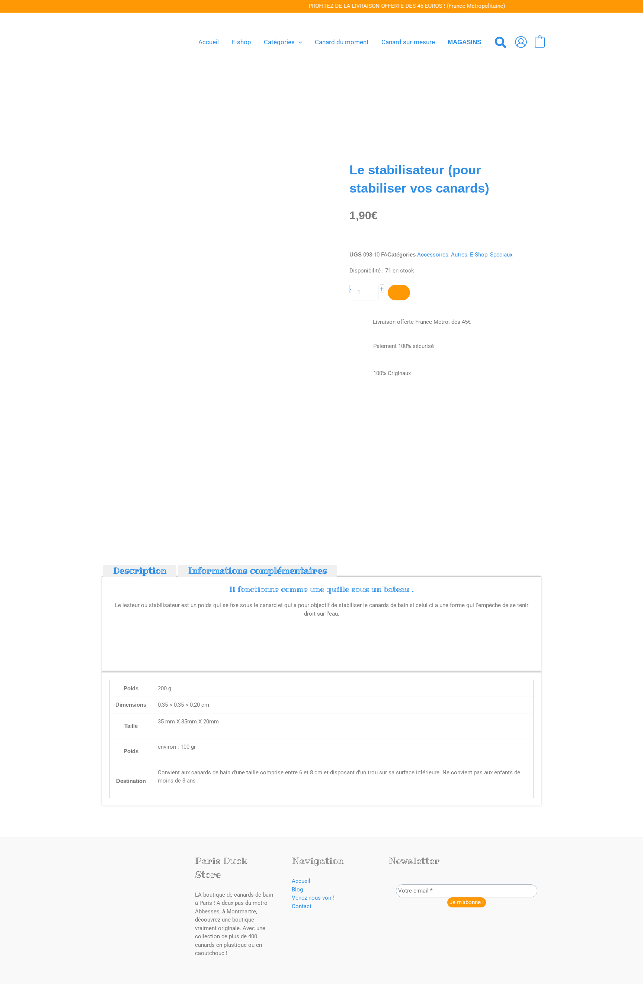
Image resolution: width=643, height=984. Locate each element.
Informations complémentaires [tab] (257, 571)
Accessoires (432, 254)
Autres (459, 254)
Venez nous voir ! (313, 897)
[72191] (399, 293)
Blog (297, 889)
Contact (301, 906)
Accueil (301, 881)
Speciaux (501, 254)
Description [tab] (139, 571)
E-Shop (478, 254)
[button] (298, 42)
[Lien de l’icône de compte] (521, 42)
